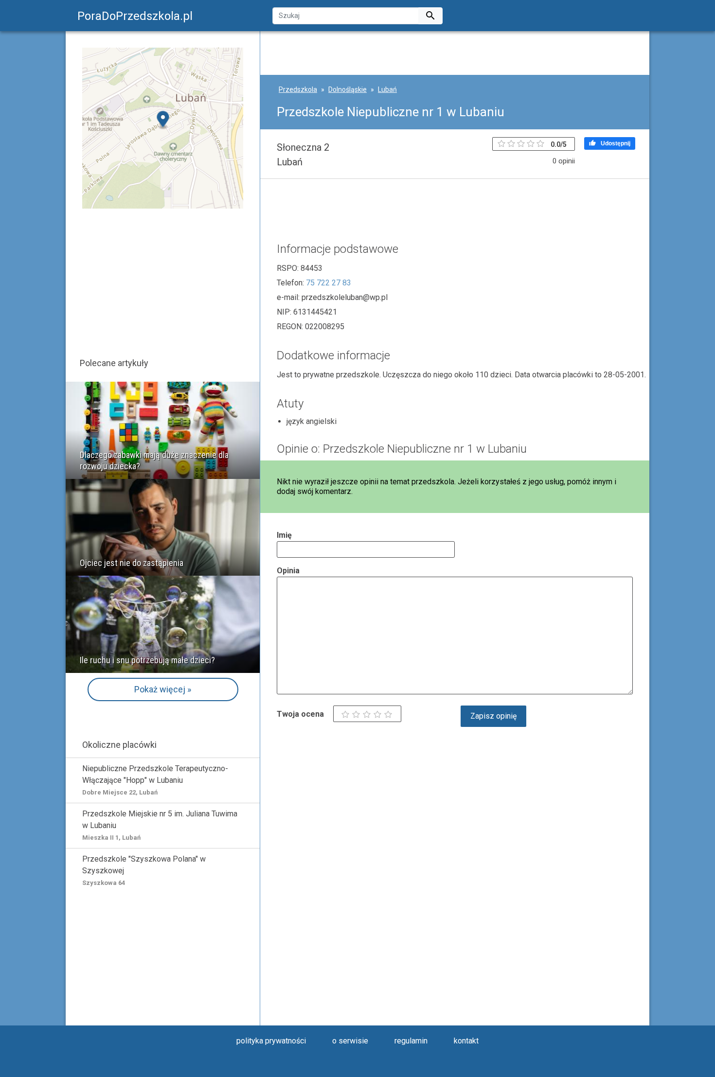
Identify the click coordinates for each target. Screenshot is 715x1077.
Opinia (288, 570)
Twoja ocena (300, 714)
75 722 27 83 (328, 282)
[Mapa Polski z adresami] (162, 127)
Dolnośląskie (347, 89)
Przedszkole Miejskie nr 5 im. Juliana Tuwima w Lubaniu (159, 825)
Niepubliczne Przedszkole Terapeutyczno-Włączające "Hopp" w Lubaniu (155, 780)
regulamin (411, 1040)
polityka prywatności (271, 1040)
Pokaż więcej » (162, 689)
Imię (284, 535)
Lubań (387, 89)
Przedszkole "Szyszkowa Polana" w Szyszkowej (144, 870)
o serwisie (350, 1040)
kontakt (466, 1040)
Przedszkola (298, 89)
